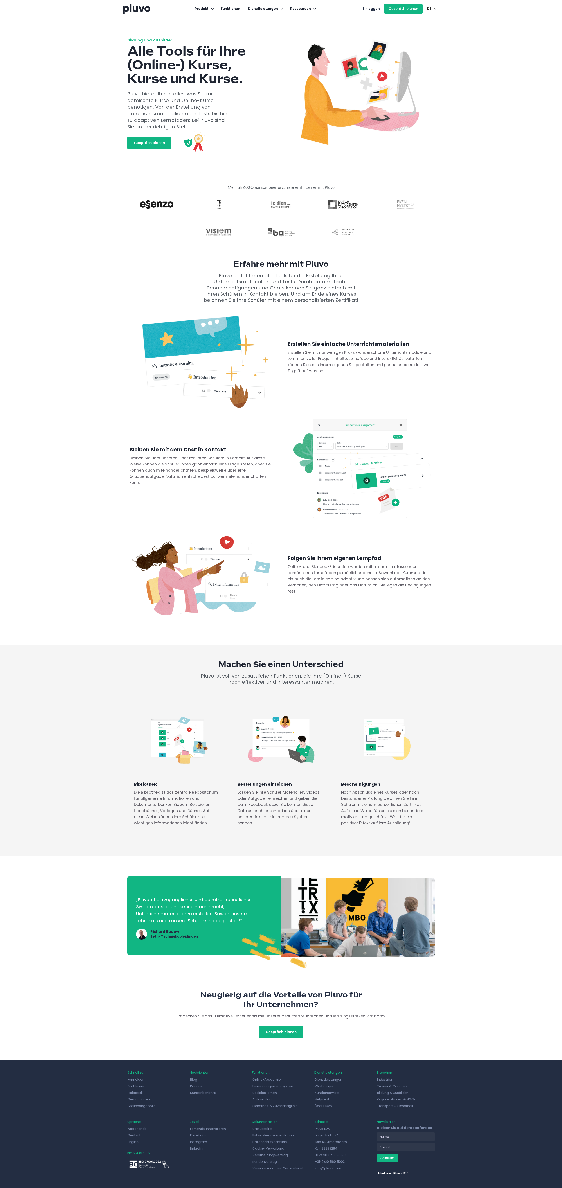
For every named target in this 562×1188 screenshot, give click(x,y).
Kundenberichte (203, 1092)
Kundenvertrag (264, 1161)
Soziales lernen (264, 1092)
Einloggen (371, 8)
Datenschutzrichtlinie (269, 1141)
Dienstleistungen (328, 1079)
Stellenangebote (142, 1106)
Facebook (198, 1135)
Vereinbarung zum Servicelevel (277, 1168)
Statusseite (262, 1128)
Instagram (198, 1141)
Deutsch (134, 1135)
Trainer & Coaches (392, 1086)
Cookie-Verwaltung (268, 1148)
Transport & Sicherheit (395, 1106)
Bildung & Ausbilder (392, 1092)
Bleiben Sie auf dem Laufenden (404, 1127)
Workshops (324, 1086)
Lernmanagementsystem (273, 1086)
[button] (203, 9)
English (133, 1141)
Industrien (385, 1079)
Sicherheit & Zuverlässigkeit (274, 1106)
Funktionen (230, 8)
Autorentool (262, 1099)
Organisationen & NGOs (396, 1099)
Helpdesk (135, 1092)
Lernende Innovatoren (208, 1128)
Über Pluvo (323, 1106)
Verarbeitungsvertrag (270, 1155)
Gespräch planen (403, 8)
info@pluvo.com (328, 1168)
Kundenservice (327, 1092)
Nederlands (137, 1128)
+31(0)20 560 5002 (330, 1161)
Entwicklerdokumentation (273, 1135)
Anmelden (136, 1079)
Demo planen (139, 1099)
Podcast (197, 1086)
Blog (193, 1079)
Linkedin (196, 1148)
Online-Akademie (266, 1079)
